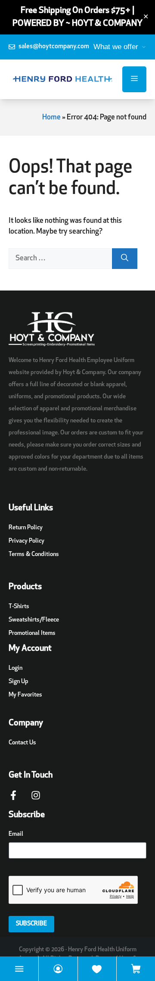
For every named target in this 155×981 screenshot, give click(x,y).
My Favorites (25, 695)
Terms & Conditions (34, 554)
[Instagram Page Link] (35, 799)
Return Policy (26, 528)
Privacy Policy (26, 541)
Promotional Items (32, 633)
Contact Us (22, 743)
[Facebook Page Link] (13, 799)
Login (15, 668)
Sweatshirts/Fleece (34, 620)
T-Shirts (19, 606)
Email (16, 834)
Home (51, 117)
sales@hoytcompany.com (54, 47)
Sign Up (18, 681)
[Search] (124, 258)
